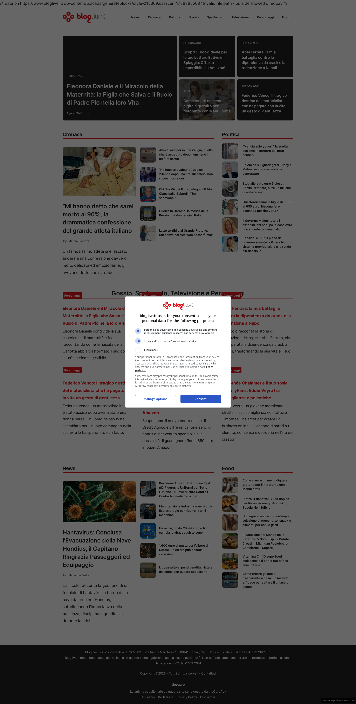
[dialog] (178, 352)
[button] (178, 350)
